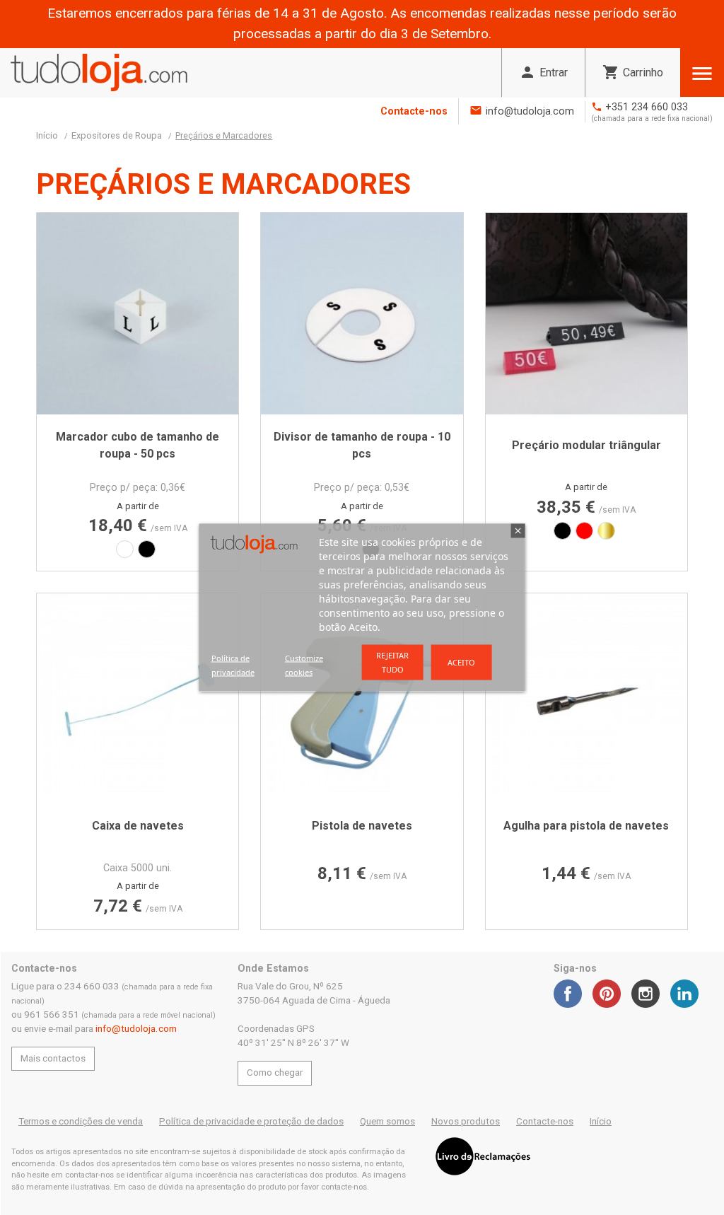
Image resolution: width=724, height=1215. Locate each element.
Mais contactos (53, 1058)
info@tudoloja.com (530, 111)
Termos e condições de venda (80, 1121)
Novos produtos (465, 1121)
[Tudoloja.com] (99, 72)
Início (601, 1121)
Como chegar (275, 1072)
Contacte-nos (414, 111)
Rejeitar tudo (392, 662)
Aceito (461, 662)
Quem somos (387, 1121)
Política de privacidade (233, 665)
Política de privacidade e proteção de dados (251, 1121)
